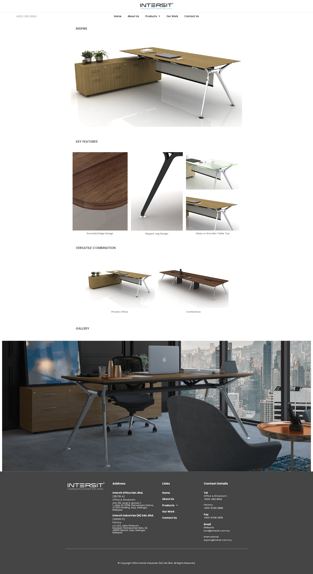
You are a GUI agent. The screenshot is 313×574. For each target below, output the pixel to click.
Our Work (172, 16)
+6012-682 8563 (213, 499)
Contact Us (191, 16)
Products (151, 16)
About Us (133, 16)
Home (117, 16)
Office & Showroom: (215, 496)
